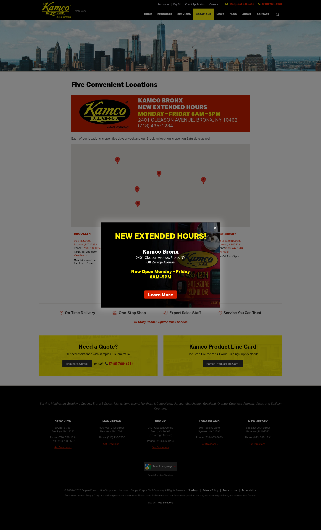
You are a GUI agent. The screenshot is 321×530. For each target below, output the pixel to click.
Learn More (162, 295)
